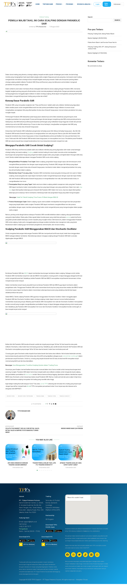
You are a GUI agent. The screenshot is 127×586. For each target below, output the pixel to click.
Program (69, 4)
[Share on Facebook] (49, 404)
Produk (59, 4)
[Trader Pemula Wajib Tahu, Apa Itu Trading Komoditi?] (44, 452)
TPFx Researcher (41, 26)
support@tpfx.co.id (30, 522)
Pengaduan (23, 529)
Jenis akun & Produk (53, 500)
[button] (8, 457)
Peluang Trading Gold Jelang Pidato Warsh (101, 34)
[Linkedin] (91, 554)
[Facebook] (67, 554)
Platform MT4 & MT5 (53, 510)
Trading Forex (52, 396)
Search (90, 17)
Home (38, 4)
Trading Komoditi (64, 396)
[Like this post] (47, 404)
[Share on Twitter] (51, 404)
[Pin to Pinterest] (53, 404)
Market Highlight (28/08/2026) (97, 38)
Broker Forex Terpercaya (25, 396)
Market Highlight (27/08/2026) (97, 53)
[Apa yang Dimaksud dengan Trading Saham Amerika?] (17, 452)
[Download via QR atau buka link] (49, 531)
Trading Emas (40, 396)
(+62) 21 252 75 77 (25, 526)
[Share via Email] (55, 404)
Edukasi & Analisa (83, 4)
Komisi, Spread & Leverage (51, 504)
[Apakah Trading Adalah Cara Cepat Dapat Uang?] (70, 452)
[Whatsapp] (97, 554)
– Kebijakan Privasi (81, 580)
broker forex (11, 396)
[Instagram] (73, 554)
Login (97, 4)
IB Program (50, 519)
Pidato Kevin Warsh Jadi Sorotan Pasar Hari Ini (102, 42)
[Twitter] (79, 554)
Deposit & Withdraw (52, 507)
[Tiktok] (85, 554)
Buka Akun (106, 4)
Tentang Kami (48, 4)
